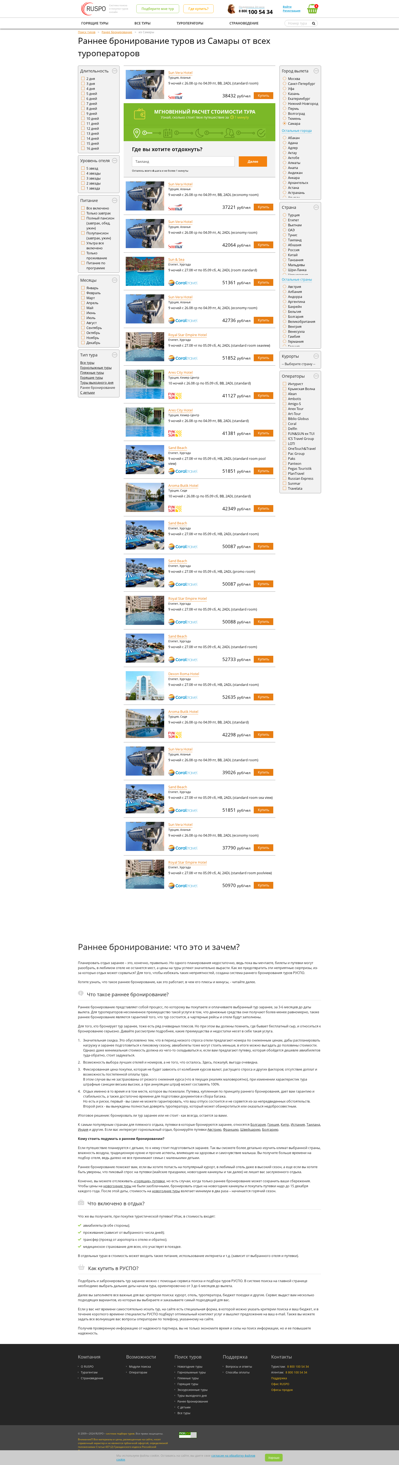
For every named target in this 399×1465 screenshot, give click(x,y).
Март (90, 298)
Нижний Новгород (303, 103)
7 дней (91, 103)
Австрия (294, 286)
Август (91, 323)
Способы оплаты (238, 1372)
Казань (293, 93)
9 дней (91, 113)
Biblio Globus (298, 418)
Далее (253, 161)
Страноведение (92, 1378)
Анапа (293, 167)
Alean (292, 394)
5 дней (91, 93)
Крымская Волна (301, 389)
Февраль (93, 293)
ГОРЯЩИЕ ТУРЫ (94, 23)
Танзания (295, 260)
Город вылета (295, 71)
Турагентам (89, 1372)
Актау (292, 153)
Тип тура (88, 355)
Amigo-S (294, 403)
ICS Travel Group (301, 438)
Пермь (293, 108)
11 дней (92, 123)
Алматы (294, 162)
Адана (293, 143)
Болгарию (270, 1129)
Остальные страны (297, 279)
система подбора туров (120, 1433)
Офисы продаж (282, 1390)
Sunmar (294, 483)
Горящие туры (91, 377)
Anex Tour (296, 408)
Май (89, 308)
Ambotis (294, 399)
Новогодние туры (189, 1366)
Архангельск (298, 182)
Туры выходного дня (96, 382)
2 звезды (93, 183)
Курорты (290, 356)
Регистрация (291, 10)
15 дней (92, 143)
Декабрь (93, 342)
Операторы (293, 376)
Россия (293, 250)
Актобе (293, 157)
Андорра (295, 296)
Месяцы (88, 280)
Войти (287, 7)
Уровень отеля (95, 160)
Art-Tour (294, 413)
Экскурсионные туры (192, 1390)
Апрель (92, 303)
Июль (90, 318)
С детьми (87, 392)
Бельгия (294, 311)
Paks (291, 458)
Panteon (294, 463)
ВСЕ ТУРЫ (142, 23)
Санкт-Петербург (301, 83)
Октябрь (93, 332)
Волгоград (296, 113)
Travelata (295, 488)
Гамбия (294, 336)
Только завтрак (98, 213)
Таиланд (295, 240)
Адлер (293, 148)
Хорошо (273, 1458)
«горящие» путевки (149, 1181)
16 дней (92, 148)
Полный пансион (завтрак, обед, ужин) (100, 223)
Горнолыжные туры (96, 367)
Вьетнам (295, 225)
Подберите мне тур (158, 8)
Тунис (292, 235)
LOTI (291, 443)
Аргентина (296, 301)
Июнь (91, 313)
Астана (293, 187)
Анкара (294, 177)
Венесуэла (296, 331)
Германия (296, 341)
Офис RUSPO (280, 1384)
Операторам (138, 1372)
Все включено (97, 208)
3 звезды (93, 178)
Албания (295, 291)
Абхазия (294, 245)
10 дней (92, 118)
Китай (293, 255)
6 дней (91, 98)
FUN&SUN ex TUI (301, 433)
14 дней (92, 138)
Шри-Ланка (297, 270)
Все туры (87, 362)
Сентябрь (94, 328)
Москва (294, 78)
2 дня (90, 78)
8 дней (91, 108)
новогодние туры (117, 1186)
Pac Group (296, 453)
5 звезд (92, 168)
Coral (292, 423)
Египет (293, 220)
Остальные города (297, 130)
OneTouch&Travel (302, 448)
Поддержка (279, 1378)
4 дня (90, 88)
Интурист (295, 384)
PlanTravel (296, 473)
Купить (263, 95)
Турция (294, 215)
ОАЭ (291, 230)
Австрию (214, 1129)
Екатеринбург (299, 98)
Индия (83, 1129)
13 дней (92, 133)
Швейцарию (250, 1129)
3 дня (90, 83)
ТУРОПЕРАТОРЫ (190, 23)
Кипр (285, 1124)
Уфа (291, 88)
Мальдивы (296, 265)
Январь (92, 288)
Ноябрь (92, 337)
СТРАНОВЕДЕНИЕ (244, 23)
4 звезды (93, 173)
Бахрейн (295, 306)
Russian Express (300, 478)
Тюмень (294, 118)
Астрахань (296, 192)
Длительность (94, 71)
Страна (289, 207)
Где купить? (198, 8)
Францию (231, 1129)
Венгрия (295, 326)
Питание (89, 200)
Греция (273, 1124)
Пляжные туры (92, 372)
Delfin (292, 428)
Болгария (295, 316)
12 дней (92, 128)
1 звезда (93, 188)
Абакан (294, 138)
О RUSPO (87, 1366)
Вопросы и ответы (239, 1366)
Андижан (295, 172)
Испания (298, 1124)
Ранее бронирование (192, 1401)
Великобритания (301, 321)
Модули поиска (140, 1366)
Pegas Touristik (300, 468)
